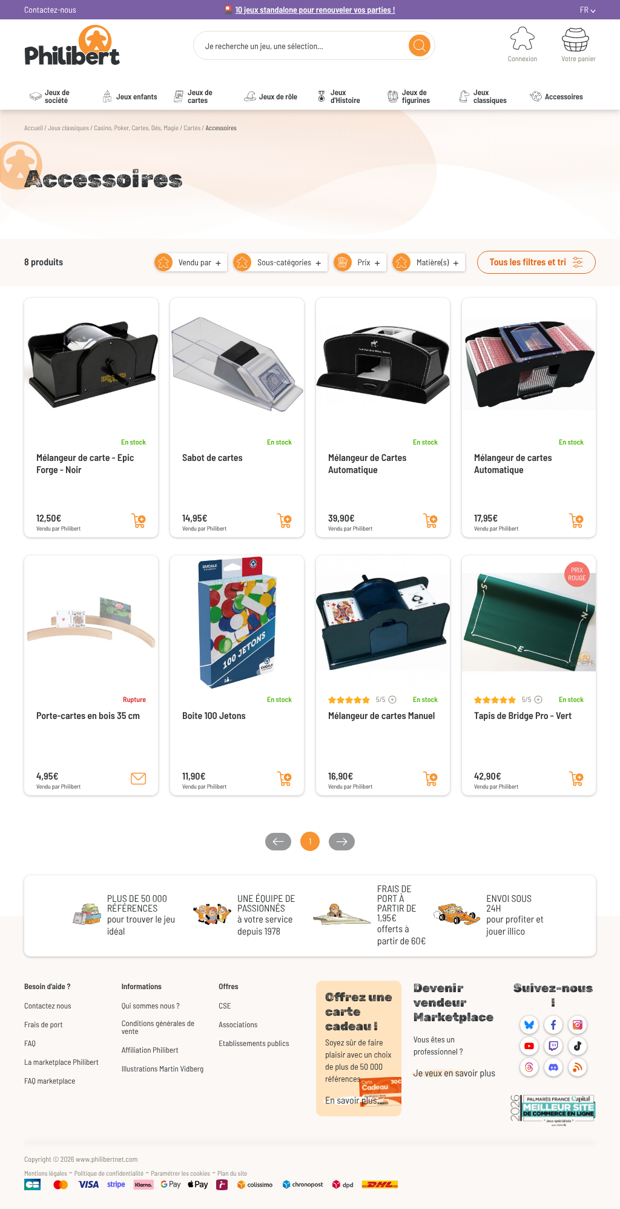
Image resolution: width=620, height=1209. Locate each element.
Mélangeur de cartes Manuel (381, 715)
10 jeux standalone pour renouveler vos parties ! (315, 9)
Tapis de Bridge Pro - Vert (523, 715)
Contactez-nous (50, 9)
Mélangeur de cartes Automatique (513, 463)
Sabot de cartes (212, 457)
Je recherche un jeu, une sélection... (264, 46)
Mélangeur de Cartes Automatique (367, 463)
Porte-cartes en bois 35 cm (88, 715)
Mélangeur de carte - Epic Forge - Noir (85, 463)
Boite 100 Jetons (214, 715)
